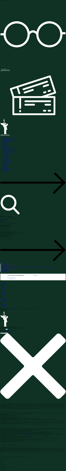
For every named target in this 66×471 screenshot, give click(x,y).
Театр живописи (4, 284)
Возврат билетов (4, 304)
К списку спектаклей (3, 261)
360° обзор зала (4, 305)
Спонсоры (3, 294)
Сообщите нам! (11, 278)
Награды (3, 293)
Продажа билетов (4, 303)
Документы (3, 292)
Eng (0, 1)
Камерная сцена (4, 283)
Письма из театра (4, 298)
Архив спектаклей (4, 288)
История (3, 291)
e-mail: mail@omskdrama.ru (11, 308)
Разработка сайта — (3, 329)
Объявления (3, 306)
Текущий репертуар (4, 287)
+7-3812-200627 (12, 331)
